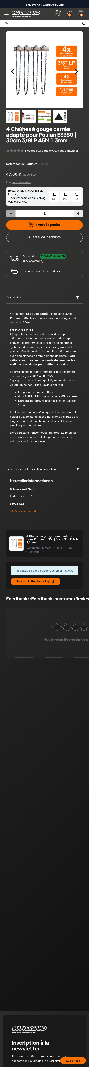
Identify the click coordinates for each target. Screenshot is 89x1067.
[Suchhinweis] (6, 24)
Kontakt (74, 1060)
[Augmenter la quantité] (78, 213)
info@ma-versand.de (23, 511)
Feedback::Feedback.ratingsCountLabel (51, 150)
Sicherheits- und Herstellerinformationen (32, 469)
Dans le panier (48, 225)
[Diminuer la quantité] (10, 213)
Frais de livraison (21, 182)
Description (13, 297)
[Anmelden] (58, 13)
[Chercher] (84, 23)
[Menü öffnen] (6, 13)
